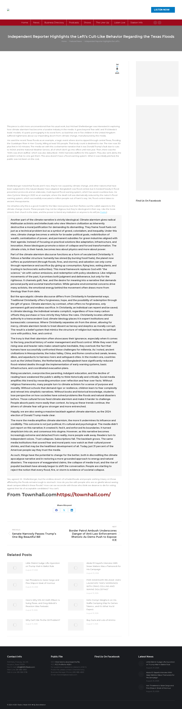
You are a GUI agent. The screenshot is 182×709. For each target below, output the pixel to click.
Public (103, 212)
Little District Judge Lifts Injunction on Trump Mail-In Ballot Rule (43, 564)
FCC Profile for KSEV (63, 664)
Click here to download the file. (67, 662)
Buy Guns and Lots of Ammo (100, 620)
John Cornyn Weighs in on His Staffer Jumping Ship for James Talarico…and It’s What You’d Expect (102, 605)
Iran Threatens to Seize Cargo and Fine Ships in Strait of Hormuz (42, 581)
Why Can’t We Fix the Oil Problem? (43, 620)
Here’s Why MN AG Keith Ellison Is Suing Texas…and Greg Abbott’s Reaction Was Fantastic (43, 603)
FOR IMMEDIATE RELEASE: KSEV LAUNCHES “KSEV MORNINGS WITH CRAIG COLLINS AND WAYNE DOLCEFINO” (103, 585)
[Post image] (15, 568)
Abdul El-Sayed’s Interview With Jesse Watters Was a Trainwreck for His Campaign (103, 566)
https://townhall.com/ (84, 495)
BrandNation (41, 705)
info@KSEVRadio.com (26, 667)
